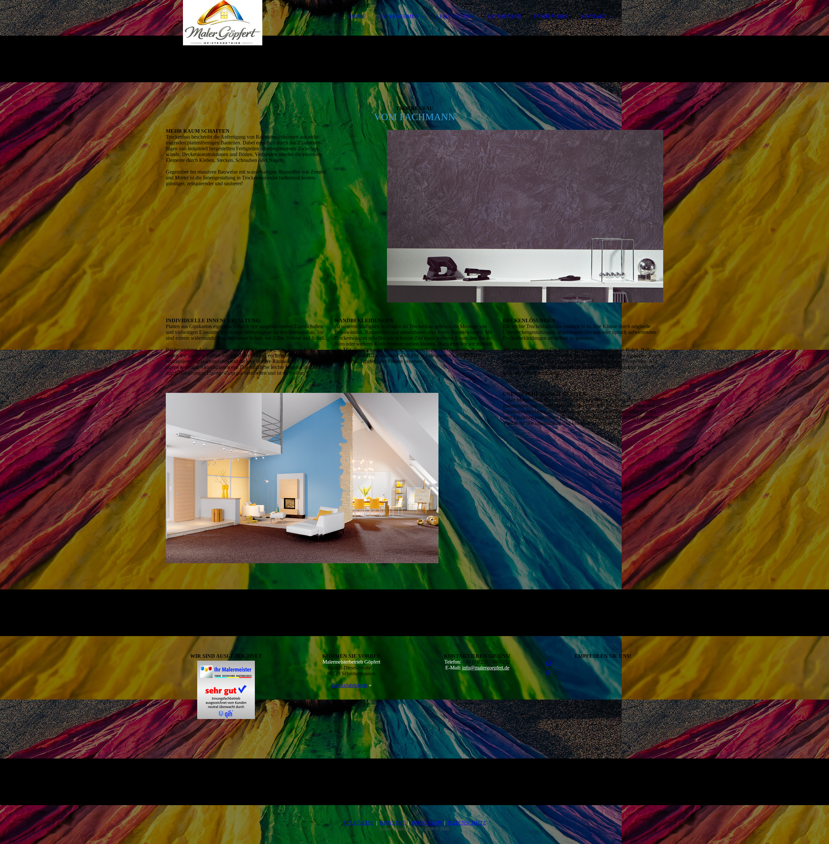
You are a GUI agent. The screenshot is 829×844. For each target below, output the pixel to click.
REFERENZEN (504, 16)
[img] (222, 22)
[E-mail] (548, 663)
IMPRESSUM (427, 823)
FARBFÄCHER (551, 16)
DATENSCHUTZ (467, 823)
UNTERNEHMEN (398, 16)
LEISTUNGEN (453, 16)
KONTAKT (594, 16)
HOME (358, 16)
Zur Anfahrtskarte (349, 685)
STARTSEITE (358, 823)
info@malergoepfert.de (485, 667)
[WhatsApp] (548, 672)
